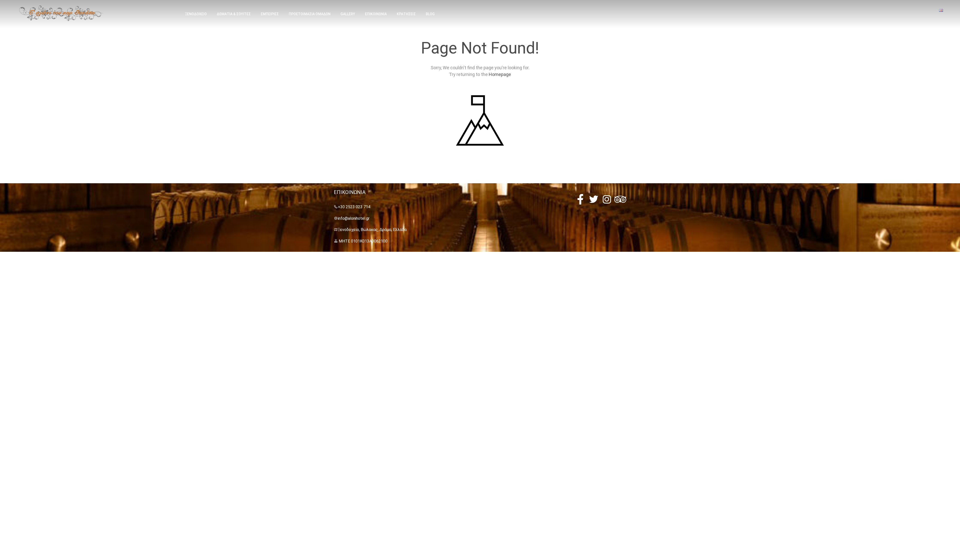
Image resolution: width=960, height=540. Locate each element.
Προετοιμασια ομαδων (309, 14)
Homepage (500, 74)
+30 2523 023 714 (354, 206)
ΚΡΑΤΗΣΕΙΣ (406, 14)
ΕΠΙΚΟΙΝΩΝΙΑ (376, 14)
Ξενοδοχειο (196, 14)
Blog (430, 14)
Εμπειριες (270, 14)
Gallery (347, 14)
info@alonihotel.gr (354, 218)
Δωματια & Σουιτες (234, 14)
